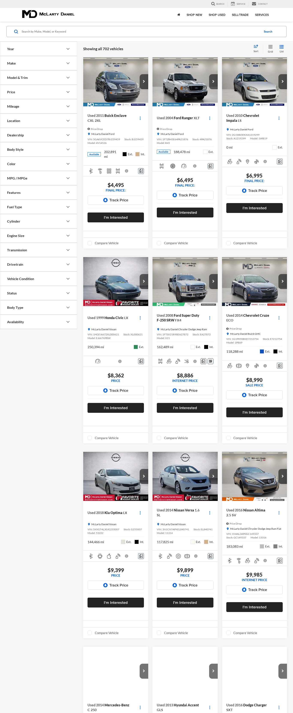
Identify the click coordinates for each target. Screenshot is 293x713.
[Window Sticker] (210, 361)
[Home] (178, 15)
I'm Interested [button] (116, 217)
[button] (144, 81)
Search (268, 31)
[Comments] (141, 171)
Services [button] (262, 15)
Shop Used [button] (217, 15)
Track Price (118, 200)
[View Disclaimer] (126, 170)
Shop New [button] (194, 15)
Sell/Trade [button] (240, 15)
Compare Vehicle (107, 243)
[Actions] (140, 118)
